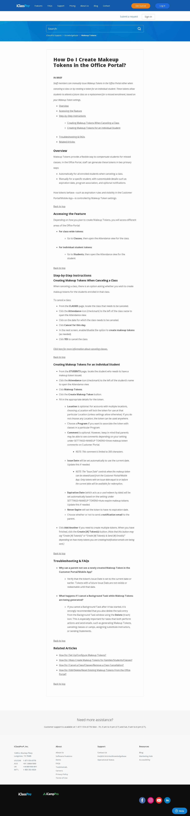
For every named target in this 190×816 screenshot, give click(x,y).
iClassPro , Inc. (21, 746)
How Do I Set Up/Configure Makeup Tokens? (82, 655)
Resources (144, 746)
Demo (58, 760)
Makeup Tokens (88, 35)
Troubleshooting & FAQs (72, 136)
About (59, 746)
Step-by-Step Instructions (72, 115)
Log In (162, 5)
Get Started (141, 5)
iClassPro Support (53, 35)
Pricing (72, 6)
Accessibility (144, 760)
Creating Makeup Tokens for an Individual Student (93, 127)
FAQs (49, 6)
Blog (96, 6)
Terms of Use (61, 778)
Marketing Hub (146, 756)
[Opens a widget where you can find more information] (179, 811)
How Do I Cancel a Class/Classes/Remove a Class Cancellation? (91, 665)
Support (60, 6)
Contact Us (102, 752)
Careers (59, 770)
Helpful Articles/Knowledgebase (112, 756)
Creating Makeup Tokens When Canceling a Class (93, 122)
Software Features (64, 756)
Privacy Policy (62, 774)
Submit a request (129, 16)
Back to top (59, 206)
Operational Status (106, 760)
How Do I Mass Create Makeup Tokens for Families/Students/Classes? (95, 660)
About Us (84, 6)
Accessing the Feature (70, 110)
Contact (106, 6)
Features (38, 6)
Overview (64, 105)
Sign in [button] (148, 16)
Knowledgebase (71, 35)
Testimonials (61, 767)
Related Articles (67, 141)
